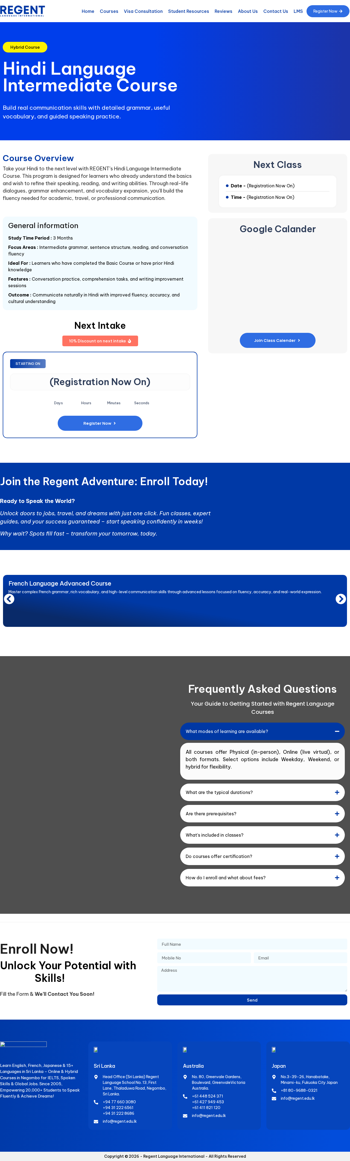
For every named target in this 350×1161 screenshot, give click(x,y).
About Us (248, 11)
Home (88, 11)
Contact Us (275, 11)
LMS (298, 11)
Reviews (223, 11)
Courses (109, 11)
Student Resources (188, 11)
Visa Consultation (143, 11)
